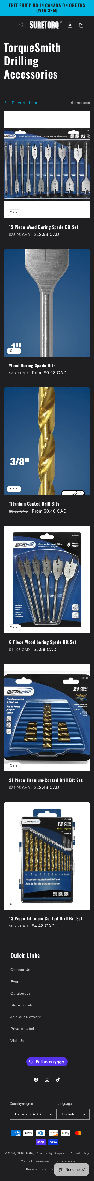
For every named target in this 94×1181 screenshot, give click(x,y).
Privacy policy (36, 1169)
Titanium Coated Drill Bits (34, 503)
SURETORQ (26, 1153)
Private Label (22, 1028)
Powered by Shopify (50, 1153)
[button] (10, 25)
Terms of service (66, 1161)
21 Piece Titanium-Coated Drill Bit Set (46, 780)
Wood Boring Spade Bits (32, 365)
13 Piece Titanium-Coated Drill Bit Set (46, 918)
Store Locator (22, 1005)
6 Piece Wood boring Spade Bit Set (43, 641)
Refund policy (79, 1153)
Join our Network (25, 1017)
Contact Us (20, 970)
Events (16, 982)
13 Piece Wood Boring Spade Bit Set (44, 226)
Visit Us (17, 1040)
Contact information (35, 1161)
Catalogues (20, 993)
